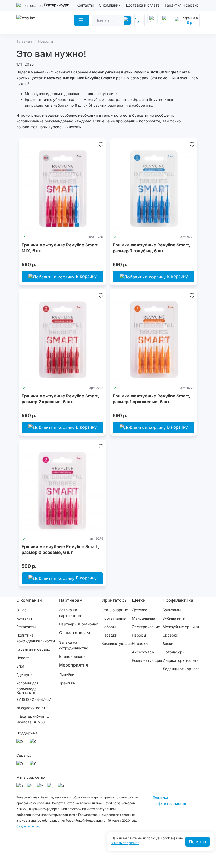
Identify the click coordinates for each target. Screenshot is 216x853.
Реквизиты (26, 626)
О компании (109, 5)
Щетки (139, 600)
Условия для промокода (27, 686)
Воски (168, 643)
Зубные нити (174, 618)
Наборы (109, 626)
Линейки (66, 674)
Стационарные (115, 610)
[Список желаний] (101, 144)
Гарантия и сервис (182, 5)
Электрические (146, 626)
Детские (139, 610)
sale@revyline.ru (30, 708)
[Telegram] (34, 743)
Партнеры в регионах (78, 624)
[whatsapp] (20, 743)
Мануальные (143, 618)
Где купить (26, 674)
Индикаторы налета (181, 660)
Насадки (109, 635)
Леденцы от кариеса (181, 669)
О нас (21, 610)
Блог (20, 666)
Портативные (114, 618)
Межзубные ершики (181, 626)
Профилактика (178, 600)
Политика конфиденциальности (35, 638)
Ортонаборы (174, 652)
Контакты (85, 5)
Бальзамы (172, 610)
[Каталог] (81, 20)
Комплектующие (117, 643)
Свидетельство (28, 826)
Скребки (170, 635)
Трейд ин (67, 683)
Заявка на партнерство (70, 613)
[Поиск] (127, 20)
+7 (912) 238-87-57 (34, 699)
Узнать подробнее (125, 843)
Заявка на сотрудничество (73, 645)
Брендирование (73, 656)
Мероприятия (73, 665)
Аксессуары (143, 652)
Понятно (197, 841)
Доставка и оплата (143, 5)
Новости (23, 657)
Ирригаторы (114, 600)
